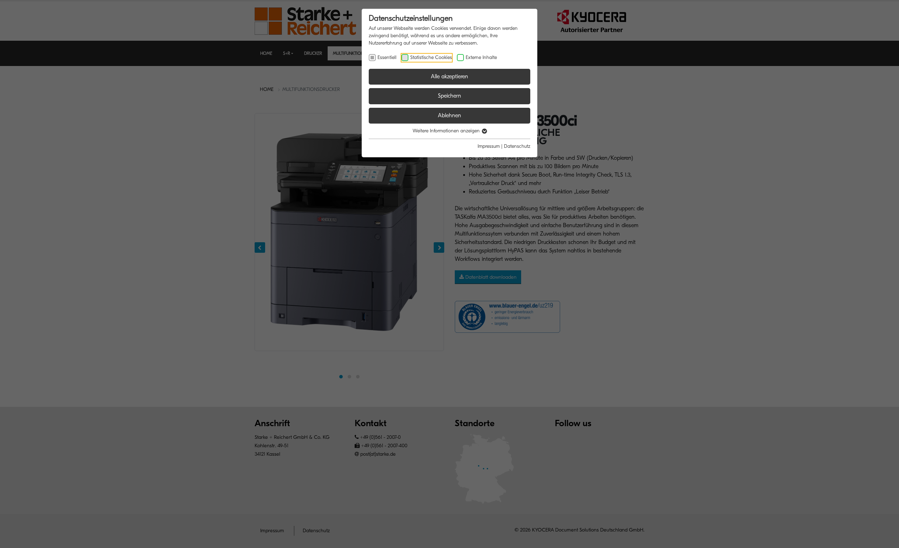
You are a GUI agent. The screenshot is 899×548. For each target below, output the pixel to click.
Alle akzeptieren (449, 76)
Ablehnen (449, 115)
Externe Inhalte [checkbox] (481, 57)
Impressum (489, 146)
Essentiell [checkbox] (387, 57)
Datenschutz (517, 146)
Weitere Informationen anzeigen (447, 131)
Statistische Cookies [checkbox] (431, 57)
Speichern (449, 96)
